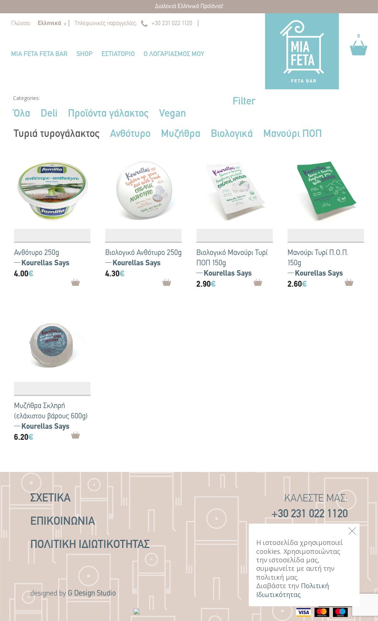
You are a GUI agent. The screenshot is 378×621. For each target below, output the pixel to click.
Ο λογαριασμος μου (174, 54)
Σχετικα (50, 498)
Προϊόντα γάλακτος (108, 114)
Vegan (172, 114)
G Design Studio (92, 593)
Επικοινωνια (62, 522)
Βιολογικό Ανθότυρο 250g (143, 253)
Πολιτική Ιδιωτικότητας (90, 545)
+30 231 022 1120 (171, 24)
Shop (84, 54)
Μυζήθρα (180, 134)
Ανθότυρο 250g (36, 253)
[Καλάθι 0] (358, 59)
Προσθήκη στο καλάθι (87, 285)
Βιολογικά (232, 134)
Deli (49, 114)
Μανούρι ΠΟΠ (292, 134)
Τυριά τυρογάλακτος (57, 134)
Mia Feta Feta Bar (39, 54)
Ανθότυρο (130, 134)
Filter (244, 102)
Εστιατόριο (118, 54)
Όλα (22, 114)
